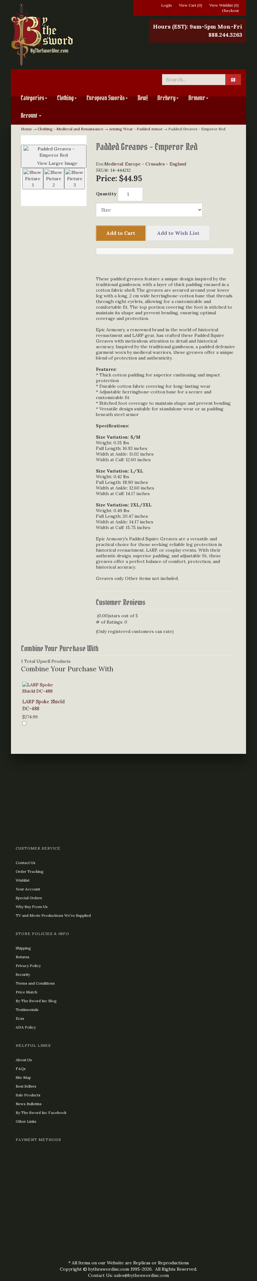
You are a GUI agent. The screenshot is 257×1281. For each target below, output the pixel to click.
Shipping (23, 948)
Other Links (26, 1121)
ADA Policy (26, 1027)
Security (23, 974)
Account (29, 115)
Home (26, 129)
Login (166, 5)
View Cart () (190, 5)
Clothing (65, 98)
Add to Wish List (178, 233)
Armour (196, 98)
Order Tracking (30, 871)
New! (143, 98)
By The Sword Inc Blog (36, 1000)
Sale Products (28, 1095)
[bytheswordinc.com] (67, 34)
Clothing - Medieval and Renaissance (70, 129)
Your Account (28, 889)
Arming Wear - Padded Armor (136, 129)
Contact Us (25, 862)
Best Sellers (26, 1086)
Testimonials (27, 1009)
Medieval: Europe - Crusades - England (145, 164)
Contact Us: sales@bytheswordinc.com (128, 1275)
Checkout (230, 10)
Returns (22, 956)
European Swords (106, 98)
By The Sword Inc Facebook (41, 1112)
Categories (32, 98)
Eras (20, 1018)
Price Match (26, 992)
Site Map (23, 1077)
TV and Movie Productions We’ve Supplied (53, 915)
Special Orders (29, 897)
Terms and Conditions (35, 983)
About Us (24, 1059)
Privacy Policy (28, 965)
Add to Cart (120, 233)
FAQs (21, 1068)
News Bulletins (29, 1103)
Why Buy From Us (32, 906)
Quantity (106, 194)
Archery (166, 98)
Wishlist (22, 880)
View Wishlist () (224, 5)
